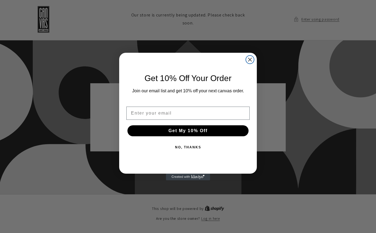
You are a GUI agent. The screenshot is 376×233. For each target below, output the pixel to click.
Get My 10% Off (188, 130)
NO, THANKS (188, 147)
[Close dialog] (250, 60)
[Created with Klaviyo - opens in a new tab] (188, 177)
